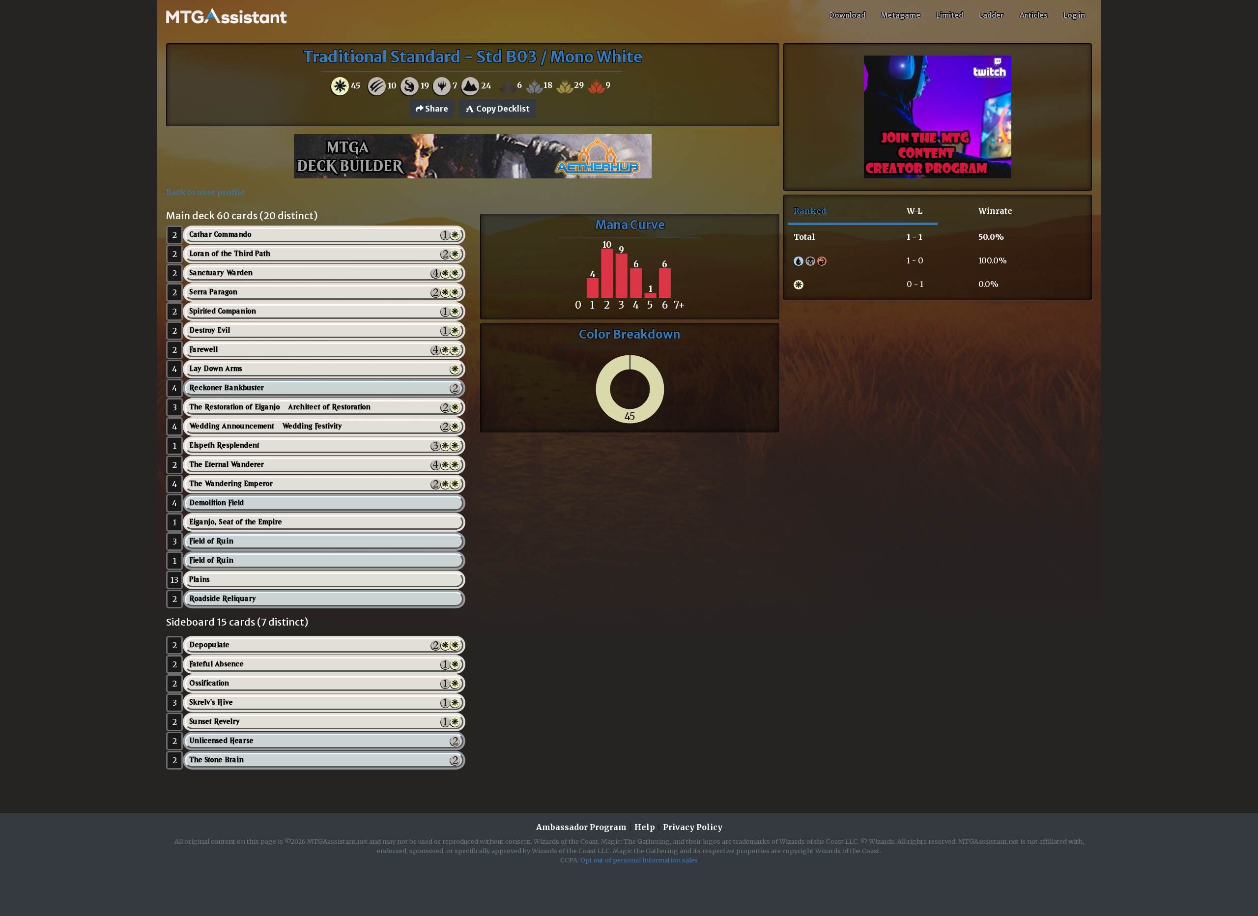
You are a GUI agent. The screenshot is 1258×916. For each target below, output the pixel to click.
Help (644, 827)
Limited (949, 15)
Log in (1074, 15)
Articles (1034, 15)
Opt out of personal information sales (639, 860)
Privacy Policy (692, 827)
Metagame (900, 15)
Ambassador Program (581, 827)
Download (847, 15)
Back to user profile (205, 192)
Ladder (991, 15)
